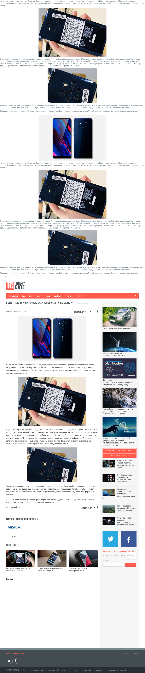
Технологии (13, 296)
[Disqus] (52, 609)
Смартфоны (16, 507)
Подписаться (131, 565)
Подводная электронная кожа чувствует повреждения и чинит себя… (119, 493)
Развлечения (26, 296)
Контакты (125, 653)
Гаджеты (79, 296)
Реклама (136, 653)
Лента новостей (83, 303)
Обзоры (68, 296)
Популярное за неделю (119, 450)
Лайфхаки (58, 296)
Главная (9, 306)
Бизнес (38, 296)
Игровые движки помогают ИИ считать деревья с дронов (126, 508)
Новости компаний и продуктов (22, 519)
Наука (48, 296)
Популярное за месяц (119, 455)
